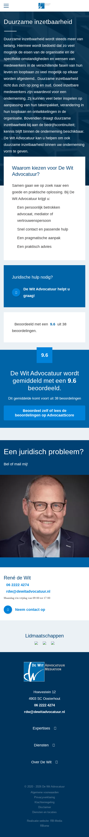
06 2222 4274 (44, 705)
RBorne (44, 825)
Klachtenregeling (44, 802)
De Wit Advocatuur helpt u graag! (46, 292)
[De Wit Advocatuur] (44, 6)
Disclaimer (44, 807)
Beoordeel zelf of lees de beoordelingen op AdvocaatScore (44, 413)
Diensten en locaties (44, 812)
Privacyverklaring (44, 797)
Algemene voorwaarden (45, 792)
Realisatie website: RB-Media (44, 820)
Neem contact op (30, 610)
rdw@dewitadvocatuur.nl (44, 712)
